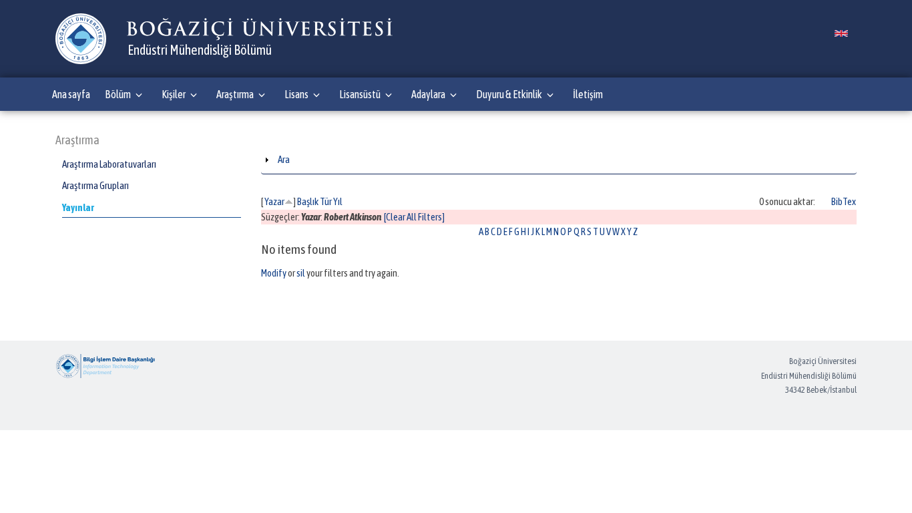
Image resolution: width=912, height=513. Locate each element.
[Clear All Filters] (414, 216)
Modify (273, 273)
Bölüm (118, 94)
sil (300, 273)
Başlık (307, 201)
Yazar (274, 201)
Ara (284, 159)
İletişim (588, 94)
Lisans (296, 94)
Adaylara (428, 94)
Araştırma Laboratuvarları (109, 164)
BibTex (843, 201)
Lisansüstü (360, 94)
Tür (326, 201)
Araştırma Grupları (95, 185)
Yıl (338, 201)
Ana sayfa (71, 94)
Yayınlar (78, 207)
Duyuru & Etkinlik (509, 94)
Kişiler (174, 94)
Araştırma (235, 94)
